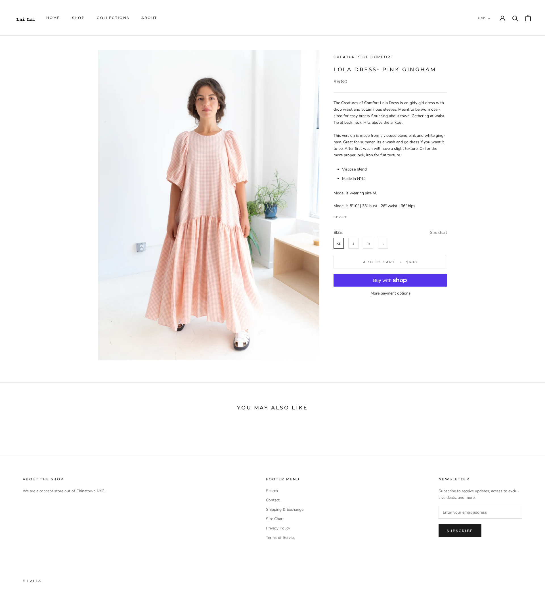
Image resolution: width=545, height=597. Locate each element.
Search (272, 490)
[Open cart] (528, 18)
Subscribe (460, 531)
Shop (78, 18)
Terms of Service (280, 537)
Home (53, 18)
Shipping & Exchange (284, 509)
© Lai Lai (33, 581)
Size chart (438, 232)
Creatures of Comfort (363, 57)
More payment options (390, 293)
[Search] (515, 18)
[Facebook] (353, 215)
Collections (113, 18)
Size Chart (275, 519)
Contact (273, 500)
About (149, 18)
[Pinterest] (368, 215)
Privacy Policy (278, 528)
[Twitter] (360, 215)
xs (339, 243)
